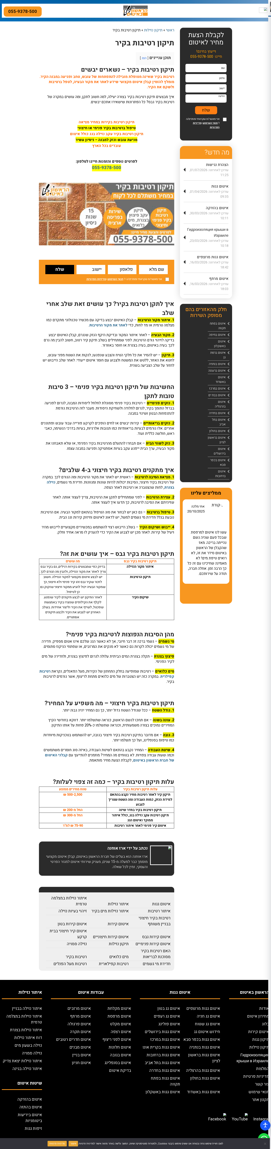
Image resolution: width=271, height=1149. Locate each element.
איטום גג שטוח (207, 1024)
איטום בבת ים (217, 395)
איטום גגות (161, 904)
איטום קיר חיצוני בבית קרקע (68, 934)
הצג (144, 58)
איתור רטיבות (159, 911)
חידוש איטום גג (207, 1032)
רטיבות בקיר (76, 957)
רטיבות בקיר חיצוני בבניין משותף (155, 921)
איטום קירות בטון (72, 924)
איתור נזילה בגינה (27, 1069)
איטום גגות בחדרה (164, 1070)
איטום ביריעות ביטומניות (30, 1118)
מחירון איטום (258, 1016)
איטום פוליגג (169, 1024)
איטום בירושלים (220, 451)
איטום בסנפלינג (118, 1063)
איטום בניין (81, 1055)
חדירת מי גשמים (157, 964)
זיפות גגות (33, 1128)
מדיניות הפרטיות (96, 279)
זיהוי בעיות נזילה (72, 911)
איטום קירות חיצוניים (111, 937)
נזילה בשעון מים (28, 1045)
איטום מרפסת (119, 1016)
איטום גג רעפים (167, 1016)
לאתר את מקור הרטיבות (108, 325)
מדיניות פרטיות (256, 1076)
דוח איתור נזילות (28, 1038)
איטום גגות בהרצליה (203, 1070)
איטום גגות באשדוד (203, 1092)
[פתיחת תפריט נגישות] (265, 1125)
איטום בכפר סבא (218, 462)
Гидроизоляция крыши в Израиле (253, 1058)
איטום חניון (81, 1063)
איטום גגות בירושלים (162, 1032)
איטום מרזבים (79, 1008)
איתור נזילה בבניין (27, 1008)
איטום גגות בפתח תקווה (165, 1081)
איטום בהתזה (30, 1107)
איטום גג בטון (168, 1008)
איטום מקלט (120, 1024)
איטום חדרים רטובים (73, 1039)
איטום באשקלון (220, 343)
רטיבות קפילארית (114, 964)
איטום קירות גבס (156, 937)
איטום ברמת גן (218, 355)
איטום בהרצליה (220, 404)
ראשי (170, 30)
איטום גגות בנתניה (204, 1047)
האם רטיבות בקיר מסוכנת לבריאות (156, 954)
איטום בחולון (217, 431)
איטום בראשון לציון (217, 440)
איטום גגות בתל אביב (162, 1063)
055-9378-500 (22, 11)
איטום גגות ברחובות (163, 1055)
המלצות (262, 1069)
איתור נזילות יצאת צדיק (22, 1061)
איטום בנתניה (217, 364)
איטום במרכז (217, 388)
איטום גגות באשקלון (163, 1092)
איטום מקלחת (119, 1008)
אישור (73, 1143)
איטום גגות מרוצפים (212, 257)
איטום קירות (118, 924)
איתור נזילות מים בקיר (110, 911)
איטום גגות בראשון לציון (204, 1058)
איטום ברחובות (220, 473)
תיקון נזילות (153, 30)
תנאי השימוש (115, 279)
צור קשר (262, 1084)
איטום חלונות (120, 1047)
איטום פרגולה (79, 1024)
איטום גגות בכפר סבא (201, 1039)
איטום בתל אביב (219, 422)
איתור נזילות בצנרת (26, 1030)
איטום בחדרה (217, 413)
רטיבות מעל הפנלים (70, 964)
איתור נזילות (118, 904)
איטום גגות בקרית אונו (161, 1047)
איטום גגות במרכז (165, 1039)
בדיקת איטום (120, 1070)
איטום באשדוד (221, 379)
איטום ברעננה (217, 370)
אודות (264, 1008)
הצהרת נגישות (217, 164)
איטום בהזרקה (217, 208)
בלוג (265, 1024)
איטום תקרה (80, 1032)
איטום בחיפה (217, 334)
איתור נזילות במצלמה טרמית (69, 901)
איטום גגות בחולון (205, 1078)
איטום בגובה (120, 1055)
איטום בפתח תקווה (218, 325)
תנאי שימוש (259, 1092)
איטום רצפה (121, 1032)
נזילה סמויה (77, 944)
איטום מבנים (80, 1047)
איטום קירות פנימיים (153, 944)
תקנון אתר (260, 1100)
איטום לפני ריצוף (117, 1039)
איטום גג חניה (208, 1016)
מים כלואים (119, 957)
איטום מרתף (218, 278)
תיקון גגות (260, 1039)
